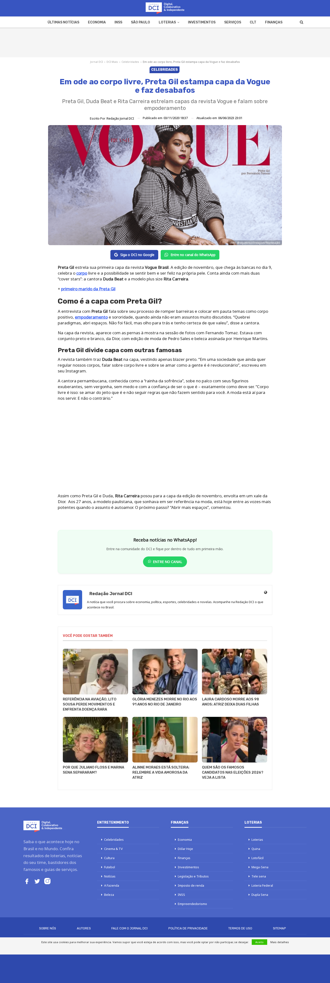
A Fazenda (111, 885)
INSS (118, 22)
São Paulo (140, 22)
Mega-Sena (259, 867)
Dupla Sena (259, 894)
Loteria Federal (262, 885)
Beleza (109, 894)
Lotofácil (257, 858)
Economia (97, 22)
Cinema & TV (113, 849)
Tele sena (258, 876)
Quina (255, 849)
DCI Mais (112, 62)
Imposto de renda (191, 885)
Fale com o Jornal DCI (129, 928)
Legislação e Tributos (193, 876)
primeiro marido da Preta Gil (88, 289)
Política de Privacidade (188, 928)
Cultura (109, 858)
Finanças (273, 22)
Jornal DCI (96, 62)
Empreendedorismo (192, 904)
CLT (253, 22)
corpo (81, 273)
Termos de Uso (240, 928)
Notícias (109, 876)
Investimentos (201, 22)
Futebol (109, 867)
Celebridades (130, 62)
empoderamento (91, 317)
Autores (84, 928)
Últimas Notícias (63, 22)
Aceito (259, 942)
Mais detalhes (279, 942)
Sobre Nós (47, 928)
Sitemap (279, 928)
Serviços (232, 22)
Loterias (167, 22)
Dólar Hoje (185, 849)
